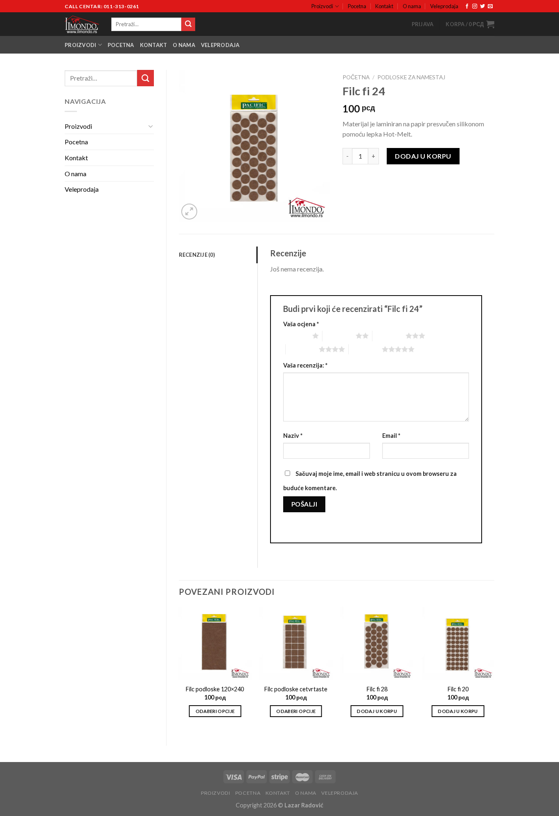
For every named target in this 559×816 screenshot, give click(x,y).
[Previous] (179, 669)
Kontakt (384, 6)
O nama (412, 6)
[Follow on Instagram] (474, 6)
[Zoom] (189, 212)
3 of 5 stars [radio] (389, 335)
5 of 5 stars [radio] (365, 349)
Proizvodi (322, 6)
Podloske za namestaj (411, 77)
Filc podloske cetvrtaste (295, 689)
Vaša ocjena (301, 324)
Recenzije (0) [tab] (197, 254)
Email (391, 435)
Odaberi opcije (215, 711)
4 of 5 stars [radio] (302, 349)
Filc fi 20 (458, 689)
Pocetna (357, 6)
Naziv (292, 435)
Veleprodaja (444, 6)
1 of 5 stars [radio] (295, 335)
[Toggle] (150, 126)
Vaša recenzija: (305, 365)
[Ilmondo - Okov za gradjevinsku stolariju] (82, 24)
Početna (356, 77)
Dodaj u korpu (423, 156)
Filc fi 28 (377, 689)
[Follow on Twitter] (482, 6)
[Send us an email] (490, 6)
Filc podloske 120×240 (215, 689)
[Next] (494, 669)
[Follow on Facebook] (466, 6)
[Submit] (188, 24)
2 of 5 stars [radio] (339, 335)
